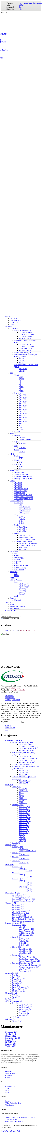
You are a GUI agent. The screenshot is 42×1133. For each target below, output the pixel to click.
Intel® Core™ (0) (25, 1005)
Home (7, 630)
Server (16, 450)
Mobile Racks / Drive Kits (23, 497)
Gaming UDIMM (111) (27, 851)
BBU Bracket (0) (18, 991)
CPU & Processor (16, 580)
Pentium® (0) (24, 1011)
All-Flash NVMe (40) (27, 957)
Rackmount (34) (25, 971)
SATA (21, 458)
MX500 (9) (23, 789)
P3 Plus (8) (23, 799)
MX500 (21, 377)
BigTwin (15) (24, 939)
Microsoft (17, 600)
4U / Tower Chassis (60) (21, 911)
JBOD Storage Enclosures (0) (23, 921)
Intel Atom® (23, 588)
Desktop (17, 435)
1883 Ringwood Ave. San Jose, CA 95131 (20, 1117)
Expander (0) (17, 983)
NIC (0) (15, 995)
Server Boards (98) (19, 895)
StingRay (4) (23, 783)
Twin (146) (16, 937)
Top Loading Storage (26, 537)
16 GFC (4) (23, 773)
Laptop (16, 442)
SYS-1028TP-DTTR (27, 630)
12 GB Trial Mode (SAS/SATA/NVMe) (26, 333)
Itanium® (22, 594)
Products (15, 630)
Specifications (10, 698)
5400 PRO (22, 403)
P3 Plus (21, 387)
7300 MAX (23, 413)
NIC (15, 574)
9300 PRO (22, 415)
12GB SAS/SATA (25, 348)
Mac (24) (15, 857)
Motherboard (14, 470)
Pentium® (22, 590)
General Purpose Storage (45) (29, 961)
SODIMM (22, 444)
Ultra (20, 505)
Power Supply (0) (18, 979)
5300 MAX (23, 409)
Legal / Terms (6, 1131)
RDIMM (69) (24, 863)
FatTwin (22, 519)
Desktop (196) (17, 847)
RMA (12, 604)
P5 (20, 389)
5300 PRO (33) (24, 819)
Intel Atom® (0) (25, 1009)
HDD (12, 454)
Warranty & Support (12, 700)
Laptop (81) (16, 853)
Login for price (14, 688)
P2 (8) (21, 797)
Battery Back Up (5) (19, 989)
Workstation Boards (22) (21, 897)
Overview (13, 318)
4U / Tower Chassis (21, 489)
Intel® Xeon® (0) (25, 1007)
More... (8, 1092)
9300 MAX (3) (24, 829)
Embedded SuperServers (23, 541)
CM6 (21, 429)
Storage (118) (17, 955)
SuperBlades (23, 527)
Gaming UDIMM (25, 439)
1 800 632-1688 (11, 1119)
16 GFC (22, 361)
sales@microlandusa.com (14, 1121)
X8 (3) (21, 795)
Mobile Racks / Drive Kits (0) (23, 919)
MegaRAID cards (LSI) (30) (22, 742)
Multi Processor (24, 511)
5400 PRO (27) (24, 815)
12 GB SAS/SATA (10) (27, 749)
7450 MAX (23, 397)
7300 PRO (22, 411)
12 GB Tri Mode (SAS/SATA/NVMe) (26, 345)
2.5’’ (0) (29, 883)
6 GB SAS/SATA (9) (26, 751)
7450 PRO (22, 395)
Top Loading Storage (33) (28, 959)
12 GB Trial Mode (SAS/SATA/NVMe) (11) (28, 746)
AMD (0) (15, 1017)
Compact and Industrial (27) (29, 967)
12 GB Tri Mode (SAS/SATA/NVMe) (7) (28, 758)
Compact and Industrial (27, 545)
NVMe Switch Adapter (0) (21, 765)
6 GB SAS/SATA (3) (26, 763)
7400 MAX (23, 401)
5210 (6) (22, 837)
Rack (16, 564)
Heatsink (17, 560)
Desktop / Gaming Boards (23, 478)
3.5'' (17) (29, 871)
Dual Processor (24, 507)
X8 (20, 383)
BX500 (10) (23, 791)
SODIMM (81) (24, 855)
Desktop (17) (17, 867)
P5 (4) (21, 801)
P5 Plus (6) (23, 803)
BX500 (21, 379)
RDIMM (22, 452)
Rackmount (23, 549)
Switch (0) (16, 997)
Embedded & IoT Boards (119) (23, 899)
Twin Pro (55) (24, 945)
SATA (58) (23, 881)
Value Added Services (17, 606)
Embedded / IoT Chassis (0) (22, 917)
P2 (20, 385)
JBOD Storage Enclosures (23, 499)
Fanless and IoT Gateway (28, 543)
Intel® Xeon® (24, 586)
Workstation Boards (21, 474)
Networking (14, 572)
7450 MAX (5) (24, 809)
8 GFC (21, 363)
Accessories (14, 552)
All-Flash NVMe (25, 535)
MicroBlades (23, 529)
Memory (13, 433)
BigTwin (22, 517)
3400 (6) (22, 835)
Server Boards (19, 472)
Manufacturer (10, 728)
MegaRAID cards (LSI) (22, 330)
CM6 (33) (22, 841)
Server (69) (16, 861)
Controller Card (15, 328)
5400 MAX (23, 405)
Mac (15, 446)
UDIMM (22, 437)
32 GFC (22, 359)
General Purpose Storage (27, 539)
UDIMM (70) (24, 849)
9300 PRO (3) (24, 827)
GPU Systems (24, 513)
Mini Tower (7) (24, 969)
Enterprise (18, 393)
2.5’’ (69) (29, 889)
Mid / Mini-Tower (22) (20, 913)
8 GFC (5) (23, 775)
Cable (16, 556)
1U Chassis (18, 483)
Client (16, 375)
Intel (15, 582)
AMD (16, 596)
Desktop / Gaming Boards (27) (23, 901)
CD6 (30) (22, 839)
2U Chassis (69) (18, 907)
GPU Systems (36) (26, 935)
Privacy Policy (16, 1131)
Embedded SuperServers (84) (22, 963)
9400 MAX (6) (24, 833)
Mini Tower (23, 547)
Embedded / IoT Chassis (23, 495)
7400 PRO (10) (24, 811)
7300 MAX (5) (24, 825)
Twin (16, 515)
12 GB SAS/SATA (25, 336)
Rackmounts (18, 503)
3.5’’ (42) (29, 891)
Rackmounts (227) (19, 925)
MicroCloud (23, 531)
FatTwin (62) (24, 941)
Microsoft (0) (17, 1021)
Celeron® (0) (24, 1013)
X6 (20, 381)
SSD (11, 373)
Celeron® (22, 592)
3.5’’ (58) (29, 885)
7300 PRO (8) (24, 823)
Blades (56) (16, 947)
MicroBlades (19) (25, 951)
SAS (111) (23, 887)
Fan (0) (15, 975)
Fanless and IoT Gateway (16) (30, 965)
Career (7, 1077)
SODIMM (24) (24, 859)
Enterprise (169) (18, 879)
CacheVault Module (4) (20, 987)
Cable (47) (16, 977)
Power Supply (19, 558)
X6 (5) (21, 793)
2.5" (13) (29, 877)
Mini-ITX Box (19, 493)
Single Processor (25, 509)
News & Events (15, 320)
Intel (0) (15, 1003)
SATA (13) (23, 875)
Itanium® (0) (23, 1015)
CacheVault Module (21, 566)
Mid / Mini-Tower (20, 491)
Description (9, 696)
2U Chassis (18, 485)
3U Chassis (18, 487)
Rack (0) (15, 985)
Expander (17, 562)
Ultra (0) (22, 927)
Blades (16, 525)
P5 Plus (21, 391)
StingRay (22, 371)
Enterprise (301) (18, 805)
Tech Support (14, 608)
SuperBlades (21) (25, 949)
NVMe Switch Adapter (22, 353)
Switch (16, 576)
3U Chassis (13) (18, 909)
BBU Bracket (19, 570)
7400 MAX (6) (24, 813)
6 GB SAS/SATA (25, 338)
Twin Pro (22, 523)
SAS (20, 468)
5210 (20, 425)
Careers (12, 324)
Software (13, 598)
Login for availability (18, 690)
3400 (20, 423)
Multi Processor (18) (26, 933)
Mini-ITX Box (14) (19, 915)
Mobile (16, 460)
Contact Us (14, 322)
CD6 (20, 427)
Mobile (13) (16, 873)
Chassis (12, 481)
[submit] (23, 722)
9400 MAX (23, 421)
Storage (17, 533)
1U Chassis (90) (18, 905)
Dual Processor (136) (26, 929)
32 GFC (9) (23, 771)
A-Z (6, 730)
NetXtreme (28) (24, 781)
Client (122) (16, 787)
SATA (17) (23, 869)
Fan (15, 554)
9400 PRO (22, 419)
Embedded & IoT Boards (23, 476)
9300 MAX (23, 417)
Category (8, 726)
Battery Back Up (20, 568)
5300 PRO (22, 407)
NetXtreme (23, 369)
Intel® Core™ (24, 584)
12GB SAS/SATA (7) (27, 761)
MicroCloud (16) (25, 953)
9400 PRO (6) (24, 831)
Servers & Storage (16, 501)
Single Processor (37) (26, 931)
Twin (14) (22, 943)
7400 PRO (22, 399)
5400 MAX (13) (25, 817)
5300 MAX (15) (25, 821)
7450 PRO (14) (24, 807)
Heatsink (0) (16, 981)
